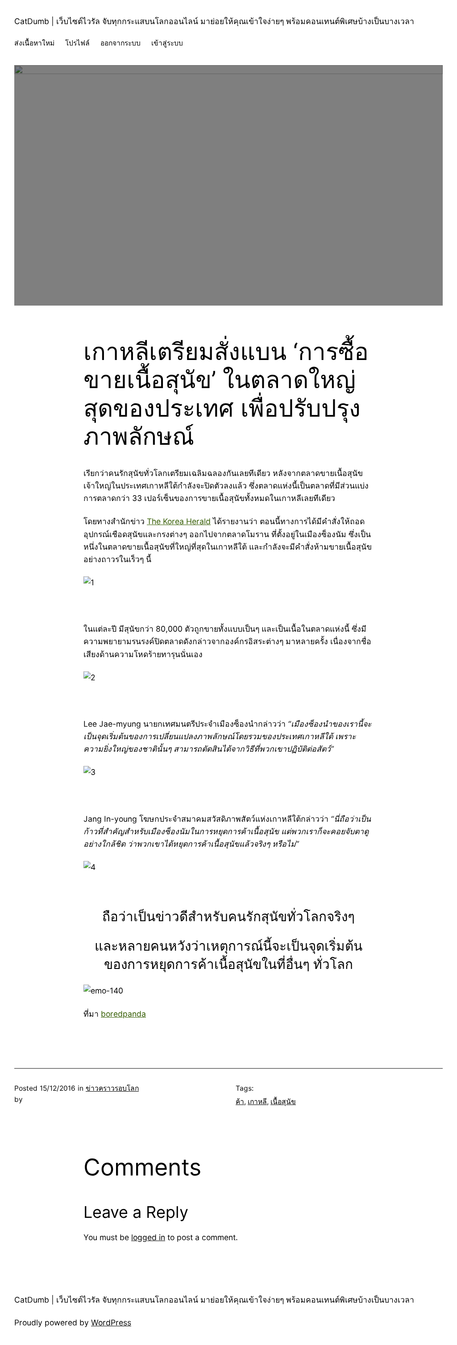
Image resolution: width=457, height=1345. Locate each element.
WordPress (111, 1322)
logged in (148, 1237)
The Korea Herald (179, 521)
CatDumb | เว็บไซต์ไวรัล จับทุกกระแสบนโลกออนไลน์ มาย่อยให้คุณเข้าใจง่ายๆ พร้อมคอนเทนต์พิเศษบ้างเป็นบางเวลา (214, 21)
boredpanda (123, 1013)
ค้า (240, 1101)
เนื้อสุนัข (283, 1101)
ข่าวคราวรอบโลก (112, 1088)
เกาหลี (257, 1101)
